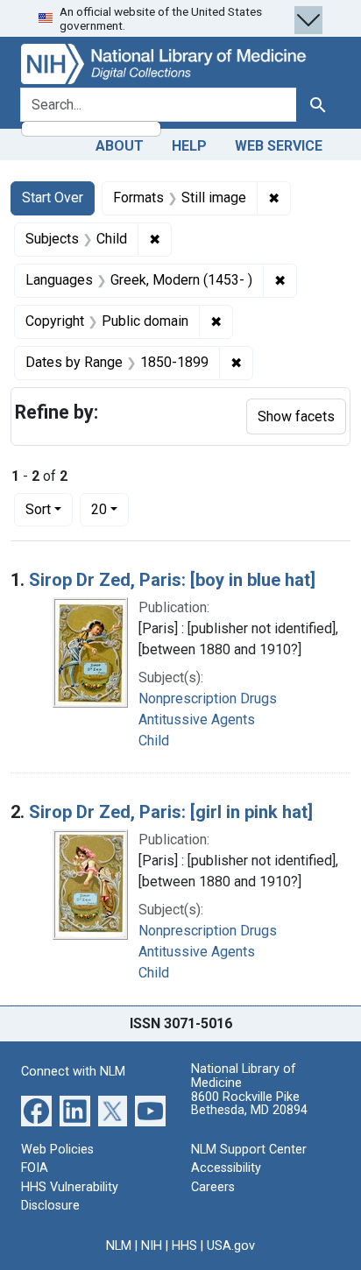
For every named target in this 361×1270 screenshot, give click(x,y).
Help (189, 146)
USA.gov (231, 1245)
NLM (118, 1245)
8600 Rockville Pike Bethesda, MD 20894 (249, 1104)
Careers (213, 1187)
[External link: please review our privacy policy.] (36, 1109)
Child (153, 740)
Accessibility (226, 1168)
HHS (184, 1245)
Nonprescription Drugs (207, 698)
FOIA (34, 1168)
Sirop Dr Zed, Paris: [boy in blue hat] (172, 579)
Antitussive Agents (196, 719)
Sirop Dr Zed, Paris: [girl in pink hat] (171, 811)
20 (110, 509)
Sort (38, 509)
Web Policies (57, 1149)
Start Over (52, 197)
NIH (151, 1245)
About (120, 146)
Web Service (278, 146)
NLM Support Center (249, 1149)
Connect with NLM (73, 1071)
